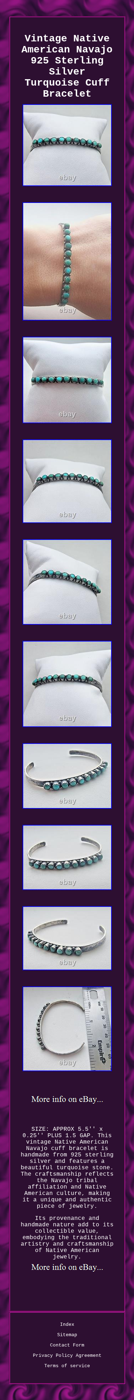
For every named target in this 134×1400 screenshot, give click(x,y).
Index (67, 1324)
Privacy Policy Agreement (67, 1355)
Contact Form (67, 1345)
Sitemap (67, 1335)
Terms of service (67, 1366)
